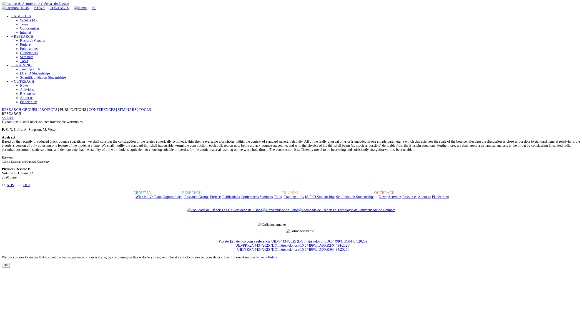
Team (24, 24)
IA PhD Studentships (35, 73)
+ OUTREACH (22, 81)
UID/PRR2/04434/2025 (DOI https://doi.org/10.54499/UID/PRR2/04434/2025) (292, 245)
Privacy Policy (266, 257)
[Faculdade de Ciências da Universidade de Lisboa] (224, 210)
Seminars (26, 57)
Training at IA (30, 69)
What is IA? (28, 20)
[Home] (78, 8)
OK (6, 265)
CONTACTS (59, 8)
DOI (26, 185)
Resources (27, 94)
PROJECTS (48, 109)
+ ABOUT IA (21, 16)
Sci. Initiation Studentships (355, 197)
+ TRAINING (21, 65)
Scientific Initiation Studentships (43, 77)
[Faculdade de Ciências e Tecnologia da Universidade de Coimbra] (346, 210)
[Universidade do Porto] (280, 210)
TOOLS (145, 109)
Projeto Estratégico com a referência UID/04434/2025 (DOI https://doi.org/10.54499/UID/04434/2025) (293, 241)
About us (26, 98)
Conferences (29, 53)
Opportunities (30, 28)
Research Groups (32, 40)
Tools (24, 61)
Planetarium (28, 102)
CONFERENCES (102, 109)
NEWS (39, 8)
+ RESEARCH (22, 36)
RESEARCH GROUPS (19, 109)
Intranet (25, 32)
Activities (27, 90)
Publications (29, 49)
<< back (8, 118)
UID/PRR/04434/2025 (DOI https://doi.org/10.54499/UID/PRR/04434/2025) (293, 249)
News (24, 85)
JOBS (24, 8)
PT (94, 8)
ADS (10, 185)
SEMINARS (127, 109)
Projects (25, 45)
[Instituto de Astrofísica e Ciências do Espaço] (35, 4)
